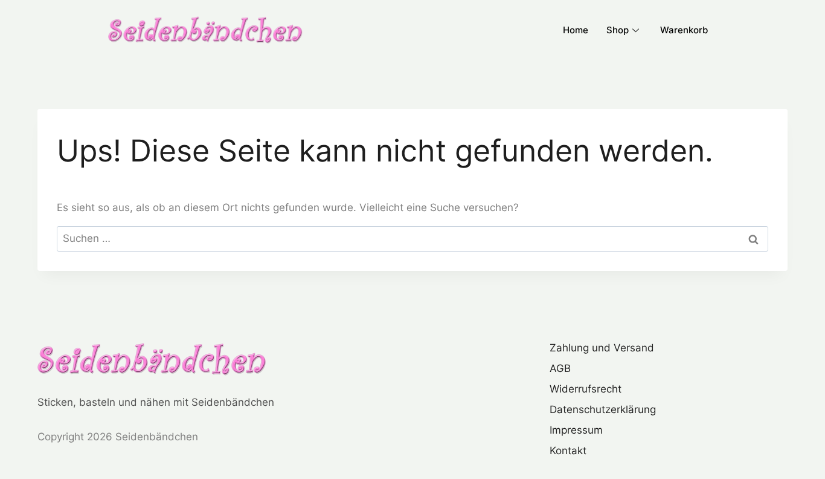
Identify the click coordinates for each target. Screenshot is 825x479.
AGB (560, 368)
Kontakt (568, 451)
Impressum (576, 430)
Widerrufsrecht (585, 389)
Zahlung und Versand (602, 348)
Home (575, 30)
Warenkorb (684, 30)
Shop (617, 30)
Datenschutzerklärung (603, 409)
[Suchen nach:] (412, 238)
